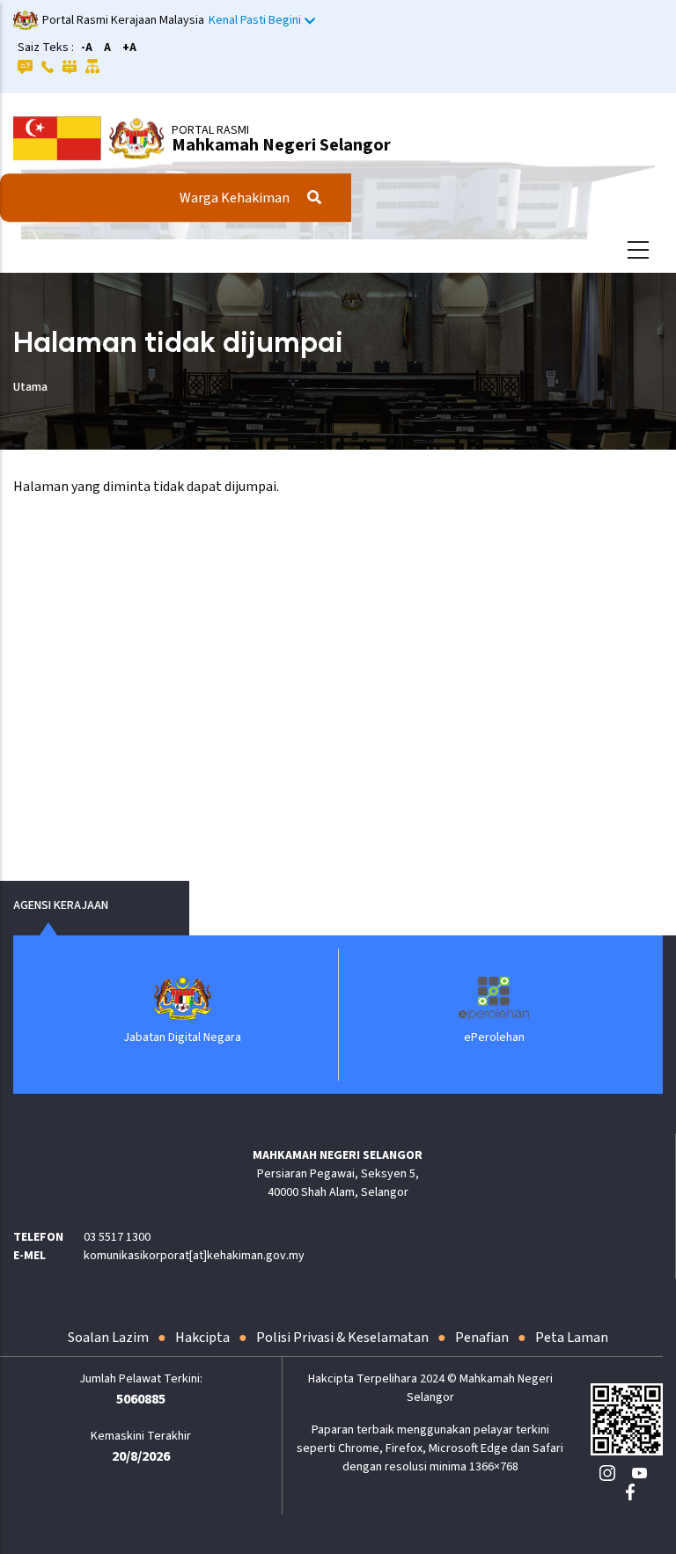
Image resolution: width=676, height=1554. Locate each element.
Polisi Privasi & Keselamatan (342, 1337)
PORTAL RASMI (210, 130)
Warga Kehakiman (235, 198)
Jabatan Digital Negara (182, 1037)
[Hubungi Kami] (47, 66)
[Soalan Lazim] (25, 66)
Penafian (482, 1337)
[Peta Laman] (92, 66)
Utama (30, 387)
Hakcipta (202, 1337)
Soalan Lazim (108, 1337)
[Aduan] (69, 66)
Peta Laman (571, 1337)
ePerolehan (494, 1037)
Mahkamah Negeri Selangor (281, 145)
